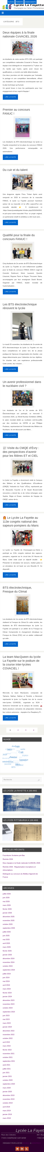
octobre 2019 (8, 1103)
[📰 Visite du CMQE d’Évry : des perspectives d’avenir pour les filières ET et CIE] (22, 468)
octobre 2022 (8, 1038)
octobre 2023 (8, 1008)
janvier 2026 (7, 913)
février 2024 (7, 993)
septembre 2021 (9, 1061)
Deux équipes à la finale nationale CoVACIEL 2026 (21, 863)
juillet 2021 (7, 1069)
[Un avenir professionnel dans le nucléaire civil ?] (22, 398)
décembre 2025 (8, 916)
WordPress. (36, 1143)
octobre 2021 (8, 1057)
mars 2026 (7, 905)
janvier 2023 (7, 1027)
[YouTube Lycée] (17, 1149)
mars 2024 (7, 989)
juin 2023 (6, 1015)
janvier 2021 (7, 1076)
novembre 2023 (8, 1004)
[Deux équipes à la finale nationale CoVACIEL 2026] (22, 47)
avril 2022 (6, 1042)
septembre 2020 (9, 1084)
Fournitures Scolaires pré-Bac (14, 855)
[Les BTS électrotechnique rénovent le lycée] (22, 326)
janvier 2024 (7, 996)
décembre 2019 (8, 1095)
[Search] (39, 780)
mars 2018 (7, 1118)
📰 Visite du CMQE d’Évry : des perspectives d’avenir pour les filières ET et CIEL (21, 451)
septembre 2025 (9, 928)
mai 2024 (6, 981)
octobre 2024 (8, 966)
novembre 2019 (8, 1099)
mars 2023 (7, 1023)
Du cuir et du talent (15, 169)
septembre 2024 (9, 970)
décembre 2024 (8, 958)
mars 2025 (7, 947)
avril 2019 (6, 1107)
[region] (22, 803)
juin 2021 (6, 1072)
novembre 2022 (8, 1034)
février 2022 (7, 1050)
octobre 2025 (8, 924)
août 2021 (6, 1065)
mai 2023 (6, 1019)
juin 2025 (6, 936)
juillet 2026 (7, 894)
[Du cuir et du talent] (22, 182)
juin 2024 (6, 977)
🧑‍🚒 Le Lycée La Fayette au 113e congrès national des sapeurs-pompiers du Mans (21, 521)
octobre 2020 (8, 1080)
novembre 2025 (8, 920)
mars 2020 (7, 1088)
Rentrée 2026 (8, 859)
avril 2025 (6, 943)
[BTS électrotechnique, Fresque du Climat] (22, 605)
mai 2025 (6, 939)
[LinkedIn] (22, 1149)
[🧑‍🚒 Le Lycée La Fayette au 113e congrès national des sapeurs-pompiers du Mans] (22, 537)
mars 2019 (7, 1110)
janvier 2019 (7, 1114)
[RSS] (27, 1149)
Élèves (11, 2)
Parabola (26, 1143)
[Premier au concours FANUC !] (22, 127)
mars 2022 (7, 1046)
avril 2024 (6, 985)
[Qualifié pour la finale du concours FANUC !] (22, 251)
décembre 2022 (8, 1031)
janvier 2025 (7, 955)
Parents (19, 2)
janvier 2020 (7, 1091)
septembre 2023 (9, 1012)
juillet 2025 (7, 932)
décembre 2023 (8, 1000)
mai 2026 (6, 901)
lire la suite (10, 97)
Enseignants (30, 2)
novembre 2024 (8, 962)
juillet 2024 (7, 974)
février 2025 (7, 951)
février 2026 (7, 909)
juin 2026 (6, 897)
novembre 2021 (8, 1053)
